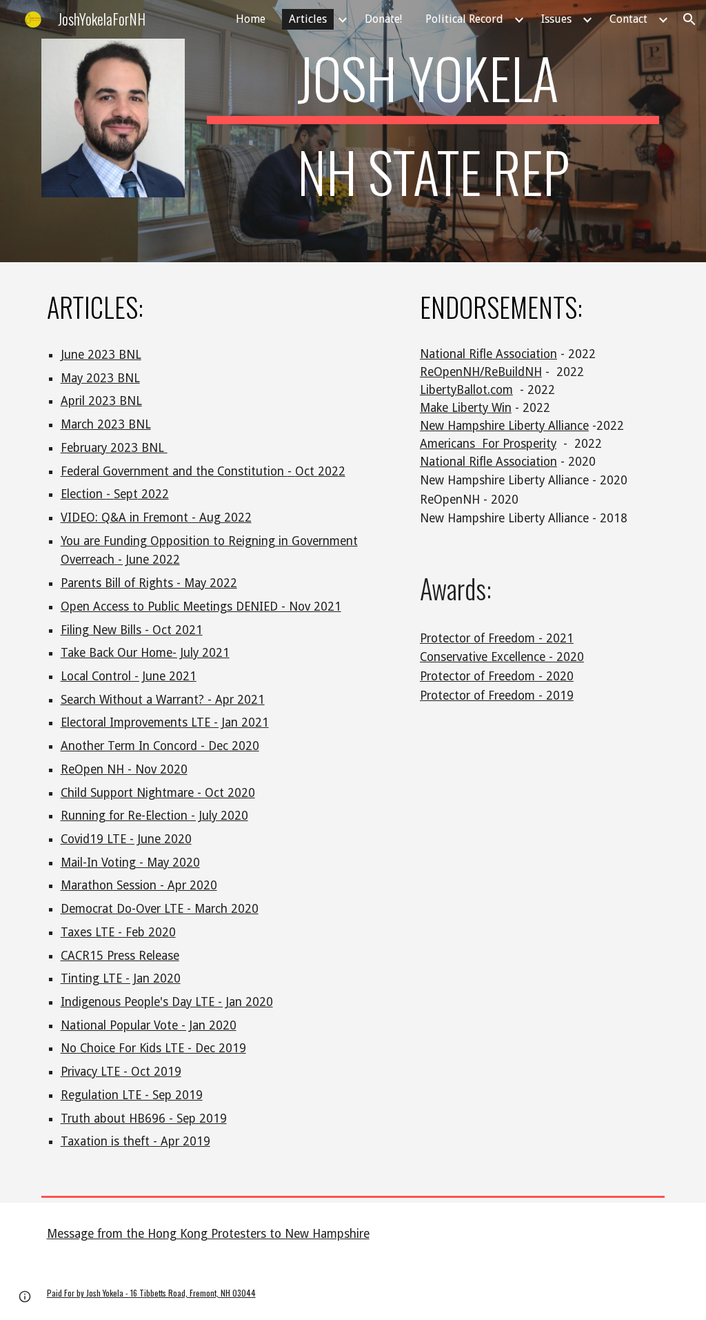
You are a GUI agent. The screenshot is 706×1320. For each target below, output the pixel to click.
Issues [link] (556, 19)
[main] (433, 131)
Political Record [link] (464, 19)
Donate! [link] (383, 19)
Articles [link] (308, 19)
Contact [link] (628, 19)
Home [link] (250, 19)
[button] (689, 19)
